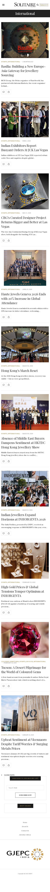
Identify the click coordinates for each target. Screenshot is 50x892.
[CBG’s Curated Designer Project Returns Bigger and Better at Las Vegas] (25, 191)
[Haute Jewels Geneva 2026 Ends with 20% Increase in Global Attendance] (25, 268)
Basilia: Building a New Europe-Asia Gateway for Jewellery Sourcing (23, 70)
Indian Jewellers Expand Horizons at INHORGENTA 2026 (23, 517)
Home (25, 822)
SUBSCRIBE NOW (25, 795)
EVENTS (4, 61)
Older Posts (9, 775)
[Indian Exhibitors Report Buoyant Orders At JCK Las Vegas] (25, 119)
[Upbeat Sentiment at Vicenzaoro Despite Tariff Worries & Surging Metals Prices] (25, 713)
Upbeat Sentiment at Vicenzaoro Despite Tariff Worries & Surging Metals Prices (24, 744)
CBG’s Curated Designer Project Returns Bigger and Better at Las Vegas (24, 222)
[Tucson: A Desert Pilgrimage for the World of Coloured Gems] (25, 640)
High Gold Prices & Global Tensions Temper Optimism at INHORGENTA (22, 591)
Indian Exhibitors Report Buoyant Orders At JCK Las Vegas (24, 147)
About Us (25, 826)
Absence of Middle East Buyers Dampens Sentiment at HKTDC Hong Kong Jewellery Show (23, 442)
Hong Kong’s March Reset (19, 370)
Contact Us (25, 831)
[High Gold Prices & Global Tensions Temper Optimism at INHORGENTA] (25, 561)
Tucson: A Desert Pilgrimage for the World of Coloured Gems (23, 669)
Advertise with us (25, 835)
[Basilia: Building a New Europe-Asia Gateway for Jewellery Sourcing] (25, 40)
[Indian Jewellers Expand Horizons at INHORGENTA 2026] (25, 489)
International (14, 61)
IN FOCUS (29, 661)
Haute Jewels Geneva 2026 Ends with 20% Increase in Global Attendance (23, 298)
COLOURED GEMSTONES (10, 661)
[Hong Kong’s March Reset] (25, 344)
